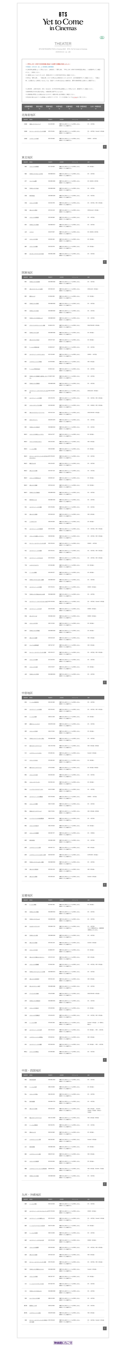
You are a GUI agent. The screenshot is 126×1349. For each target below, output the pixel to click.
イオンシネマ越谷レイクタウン (37, 536)
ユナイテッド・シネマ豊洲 (36, 398)
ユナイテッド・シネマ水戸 (36, 608)
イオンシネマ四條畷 (34, 964)
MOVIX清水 (32, 840)
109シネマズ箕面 (33, 942)
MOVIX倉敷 (32, 1101)
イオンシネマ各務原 (34, 833)
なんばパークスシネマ (35, 926)
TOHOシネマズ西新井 (35, 383)
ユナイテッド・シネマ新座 (36, 550)
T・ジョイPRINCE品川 (35, 368)
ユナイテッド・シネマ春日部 (36, 528)
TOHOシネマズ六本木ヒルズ (36, 318)
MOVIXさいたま (33, 499)
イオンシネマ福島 (34, 246)
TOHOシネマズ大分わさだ (36, 1291)
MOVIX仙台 (32, 195)
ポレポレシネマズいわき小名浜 (37, 253)
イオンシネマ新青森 (34, 166)
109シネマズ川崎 (33, 470)
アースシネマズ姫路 (34, 993)
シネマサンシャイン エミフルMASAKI (38, 1168)
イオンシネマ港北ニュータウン (37, 434)
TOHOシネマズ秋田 (34, 224)
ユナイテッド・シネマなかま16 (37, 1240)
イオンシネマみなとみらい (36, 441)
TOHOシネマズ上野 (34, 332)
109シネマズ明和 (33, 876)
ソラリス (32, 231)
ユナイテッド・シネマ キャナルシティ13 (39, 1211)
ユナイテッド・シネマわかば (36, 557)
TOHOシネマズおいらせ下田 (36, 173)
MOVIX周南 (32, 1146)
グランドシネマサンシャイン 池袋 (37, 325)
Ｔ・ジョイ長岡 (33, 716)
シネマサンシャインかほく (36, 753)
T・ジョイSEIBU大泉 (34, 347)
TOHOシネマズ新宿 (34, 303)
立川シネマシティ (34, 419)
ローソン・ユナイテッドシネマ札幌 (38, 131)
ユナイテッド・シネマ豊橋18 (36, 796)
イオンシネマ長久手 (34, 825)
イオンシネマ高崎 (34, 659)
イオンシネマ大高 (34, 774)
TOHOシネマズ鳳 (34, 935)
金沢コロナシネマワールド (36, 745)
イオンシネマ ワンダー (35, 782)
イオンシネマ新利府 (34, 217)
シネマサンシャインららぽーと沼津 (38, 854)
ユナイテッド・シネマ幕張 (36, 587)
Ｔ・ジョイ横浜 (33, 448)
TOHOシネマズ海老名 (35, 492)
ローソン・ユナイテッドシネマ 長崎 (38, 1262)
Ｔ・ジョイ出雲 (33, 1086)
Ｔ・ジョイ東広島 (34, 1125)
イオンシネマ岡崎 (34, 803)
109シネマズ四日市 (34, 869)
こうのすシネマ (33, 521)
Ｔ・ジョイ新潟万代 (34, 702)
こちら (75, 97)
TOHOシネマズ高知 (34, 1175)
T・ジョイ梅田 (33, 904)
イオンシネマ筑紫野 (34, 1247)
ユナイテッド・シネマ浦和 (36, 507)
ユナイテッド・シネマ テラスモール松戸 (39, 601)
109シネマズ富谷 (33, 210)
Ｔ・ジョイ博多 (33, 1203)
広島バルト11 (33, 1132)
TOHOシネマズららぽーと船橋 (37, 579)
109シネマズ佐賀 (33, 1254)
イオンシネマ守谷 (34, 623)
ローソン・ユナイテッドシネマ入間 (38, 543)
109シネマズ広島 (33, 1108)
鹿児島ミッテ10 (33, 1305)
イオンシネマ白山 (34, 760)
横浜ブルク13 (33, 463)
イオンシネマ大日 (34, 949)
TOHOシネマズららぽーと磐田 (37, 862)
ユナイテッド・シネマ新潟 (36, 709)
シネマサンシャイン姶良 (35, 1312)
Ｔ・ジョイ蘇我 (33, 572)
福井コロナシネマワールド (36, 767)
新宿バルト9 (32, 296)
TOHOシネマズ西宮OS (35, 1000)
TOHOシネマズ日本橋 (35, 281)
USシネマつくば (33, 616)
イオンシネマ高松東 (34, 1161)
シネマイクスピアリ (34, 565)
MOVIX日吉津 (33, 1079)
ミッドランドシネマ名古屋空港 (37, 818)
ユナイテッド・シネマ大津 (36, 1029)
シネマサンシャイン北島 (35, 1154)
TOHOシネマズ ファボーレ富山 (37, 738)
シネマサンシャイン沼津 (35, 847)
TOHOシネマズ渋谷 (34, 310)
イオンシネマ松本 (34, 731)
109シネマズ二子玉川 (34, 339)
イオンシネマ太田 (34, 666)
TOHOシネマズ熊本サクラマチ (37, 1269)
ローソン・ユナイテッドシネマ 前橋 (38, 652)
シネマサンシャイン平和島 (36, 361)
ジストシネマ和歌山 (34, 1051)
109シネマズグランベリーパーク (37, 412)
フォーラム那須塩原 (34, 645)
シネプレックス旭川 (34, 138)
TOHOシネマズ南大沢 (35, 427)
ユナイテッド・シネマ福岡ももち (37, 1218)
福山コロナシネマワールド (36, 1117)
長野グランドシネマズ (35, 724)
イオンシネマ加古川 (34, 1008)
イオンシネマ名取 (34, 202)
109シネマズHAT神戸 (34, 979)
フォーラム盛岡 (33, 181)
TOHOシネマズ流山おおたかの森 (37, 594)
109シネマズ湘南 (33, 485)
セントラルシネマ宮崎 (35, 1298)
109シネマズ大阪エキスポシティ (37, 957)
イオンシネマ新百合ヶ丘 (35, 477)
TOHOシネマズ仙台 (34, 188)
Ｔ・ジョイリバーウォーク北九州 (37, 1225)
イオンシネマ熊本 (34, 1276)
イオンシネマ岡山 (34, 1094)
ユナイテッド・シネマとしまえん (37, 354)
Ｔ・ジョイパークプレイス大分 (37, 1283)
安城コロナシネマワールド (36, 811)
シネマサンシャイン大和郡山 (36, 1037)
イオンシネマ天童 (34, 239)
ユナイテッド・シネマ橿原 (36, 1044)
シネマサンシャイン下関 (35, 1139)
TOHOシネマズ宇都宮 (35, 630)
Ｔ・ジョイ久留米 (34, 1232)
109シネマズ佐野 (33, 637)
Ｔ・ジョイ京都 (33, 1022)
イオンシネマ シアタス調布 (36, 405)
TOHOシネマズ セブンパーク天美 (37, 971)
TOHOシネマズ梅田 (34, 911)
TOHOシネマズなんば (35, 919)
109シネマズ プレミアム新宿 (36, 289)
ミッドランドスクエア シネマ (36, 789)
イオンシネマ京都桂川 (35, 1015)
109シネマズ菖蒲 (33, 514)
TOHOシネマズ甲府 (34, 674)
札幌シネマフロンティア (35, 124)
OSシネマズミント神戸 (35, 986)
